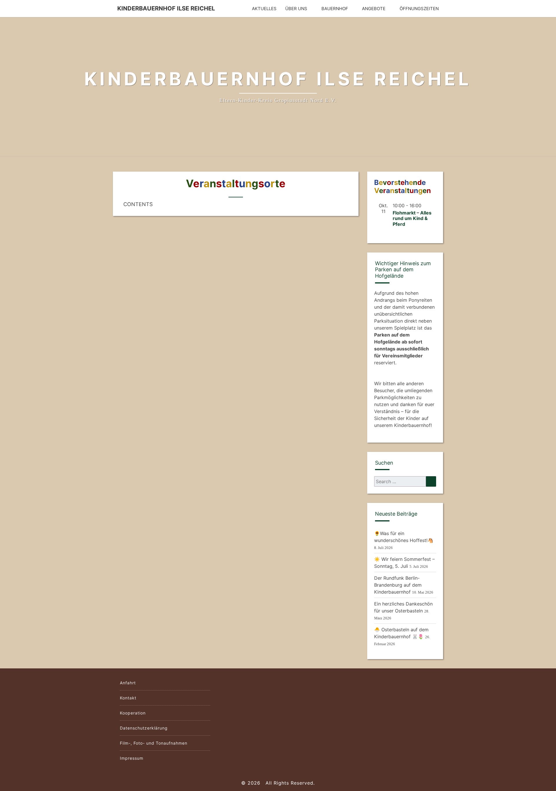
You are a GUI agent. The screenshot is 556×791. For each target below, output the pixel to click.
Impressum (131, 758)
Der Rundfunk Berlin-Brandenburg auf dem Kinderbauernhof (398, 585)
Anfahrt (128, 682)
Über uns (296, 8)
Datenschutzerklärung (144, 727)
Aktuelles (264, 8)
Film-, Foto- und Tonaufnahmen (153, 743)
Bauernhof (334, 8)
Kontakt (128, 697)
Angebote (373, 8)
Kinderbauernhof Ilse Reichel (166, 8)
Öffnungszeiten (419, 8)
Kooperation (133, 712)
